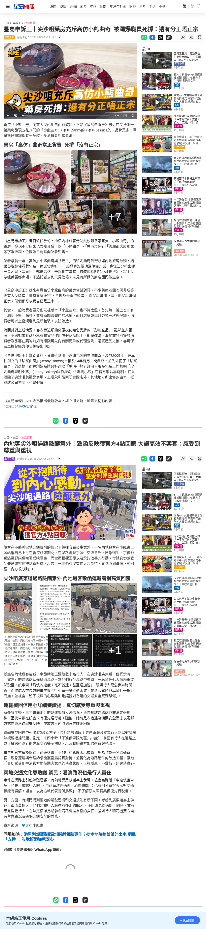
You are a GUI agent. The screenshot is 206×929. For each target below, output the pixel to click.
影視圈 (178, 126)
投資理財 (179, 251)
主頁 (6, 23)
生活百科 (27, 437)
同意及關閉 (187, 920)
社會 (177, 168)
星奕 (25, 825)
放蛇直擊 (29, 23)
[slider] (66, 115)
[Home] (24, 6)
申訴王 (16, 23)
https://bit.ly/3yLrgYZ (20, 406)
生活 (15, 437)
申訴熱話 (179, 147)
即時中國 (179, 63)
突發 (177, 84)
